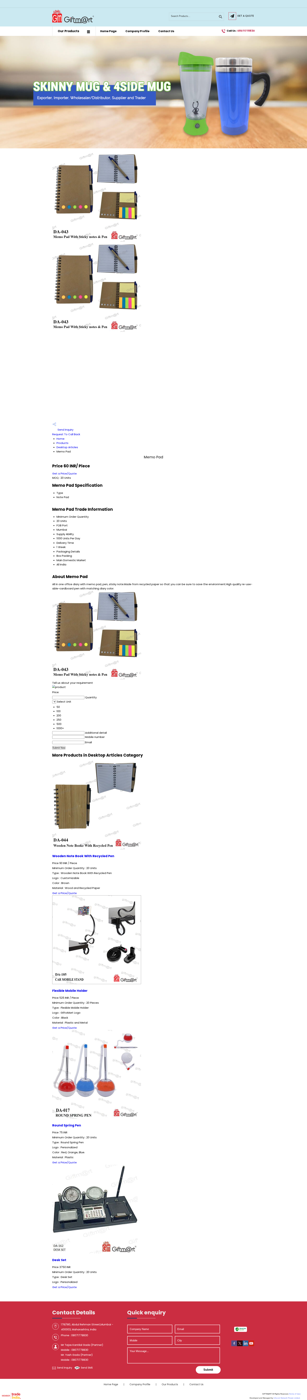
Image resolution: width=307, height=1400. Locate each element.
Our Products (68, 31)
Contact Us (166, 31)
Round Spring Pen (66, 1125)
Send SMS (87, 1367)
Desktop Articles (67, 447)
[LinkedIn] (245, 1345)
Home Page (108, 31)
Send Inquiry (65, 429)
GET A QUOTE (245, 16)
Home (60, 439)
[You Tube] (251, 1345)
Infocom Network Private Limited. (287, 1398)
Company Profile (137, 31)
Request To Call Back (66, 434)
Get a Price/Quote (64, 473)
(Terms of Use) (294, 1394)
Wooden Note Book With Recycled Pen (83, 856)
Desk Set (59, 1260)
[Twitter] (240, 1345)
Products (62, 443)
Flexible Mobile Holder (70, 991)
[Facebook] (234, 1345)
